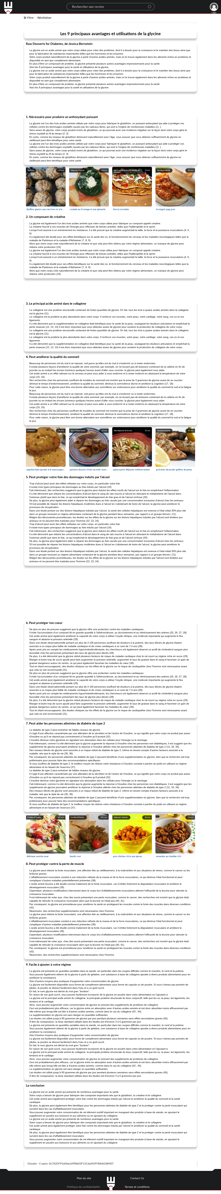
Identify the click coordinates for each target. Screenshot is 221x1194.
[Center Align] (150, 5)
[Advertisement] (110, 103)
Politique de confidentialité (83, 1187)
